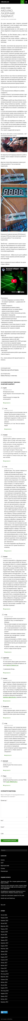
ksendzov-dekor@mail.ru (9, 697)
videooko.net (5, 2)
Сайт (2, 833)
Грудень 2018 (4, 945)
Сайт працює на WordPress (6, 1019)
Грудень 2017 (4, 957)
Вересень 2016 (4, 976)
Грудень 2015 (4, 988)
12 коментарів (12, 19)
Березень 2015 (4, 1002)
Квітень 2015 (4, 999)
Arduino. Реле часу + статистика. (9, 374)
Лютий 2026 (4, 915)
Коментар (4, 800)
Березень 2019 (4, 943)
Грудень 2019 (4, 937)
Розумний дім (4, 871)
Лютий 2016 (4, 985)
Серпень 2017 (4, 960)
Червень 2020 (4, 931)
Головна (8, 8)
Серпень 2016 (4, 979)
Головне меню (26, 2)
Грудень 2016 (4, 971)
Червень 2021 (4, 929)
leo (7, 19)
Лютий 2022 (4, 923)
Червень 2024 (4, 917)
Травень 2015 (4, 996)
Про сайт (3, 904)
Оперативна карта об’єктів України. (10, 369)
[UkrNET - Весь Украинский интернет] (4, 1012)
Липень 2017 (4, 962)
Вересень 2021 (4, 926)
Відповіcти (7, 402)
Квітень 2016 (4, 982)
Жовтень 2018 (4, 948)
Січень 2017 (4, 968)
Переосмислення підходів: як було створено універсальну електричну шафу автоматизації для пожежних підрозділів (14, 887)
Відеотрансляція (5, 865)
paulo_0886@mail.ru (11, 781)
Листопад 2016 (5, 974)
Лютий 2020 (4, 934)
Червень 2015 (4, 993)
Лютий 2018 (4, 954)
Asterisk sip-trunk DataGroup (8, 898)
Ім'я (2, 820)
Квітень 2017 (4, 965)
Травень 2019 (4, 940)
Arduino (3, 8)
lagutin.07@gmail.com (12, 665)
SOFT (2, 862)
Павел (4, 776)
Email (3, 827)
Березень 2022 (4, 920)
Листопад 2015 (5, 990)
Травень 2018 (4, 951)
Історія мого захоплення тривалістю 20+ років (12, 895)
